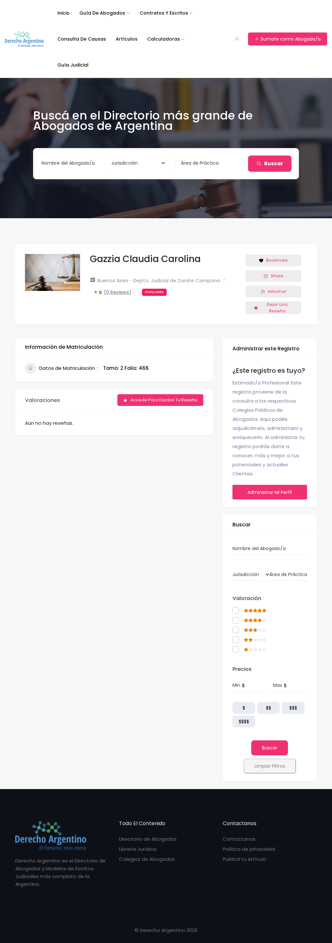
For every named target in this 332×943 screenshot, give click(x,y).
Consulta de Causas (81, 39)
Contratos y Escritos (164, 13)
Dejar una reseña (277, 307)
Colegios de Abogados (147, 859)
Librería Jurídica (137, 849)
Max (277, 685)
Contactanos (239, 839)
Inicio (63, 13)
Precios (242, 669)
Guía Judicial (73, 65)
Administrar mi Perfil (269, 492)
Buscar (273, 163)
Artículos (126, 39)
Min (236, 685)
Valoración (246, 598)
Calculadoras (163, 39)
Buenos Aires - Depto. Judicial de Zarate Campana (158, 280)
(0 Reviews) (117, 292)
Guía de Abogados (102, 13)
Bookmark (277, 260)
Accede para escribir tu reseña (163, 400)
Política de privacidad (249, 849)
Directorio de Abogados (148, 839)
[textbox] (124, 163)
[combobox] (138, 163)
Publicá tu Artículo (244, 859)
